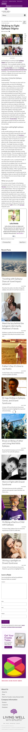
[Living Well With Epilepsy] (14, 10)
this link (3, 187)
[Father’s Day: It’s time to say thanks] (14, 351)
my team (22, 205)
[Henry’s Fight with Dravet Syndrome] (14, 467)
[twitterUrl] (14, 236)
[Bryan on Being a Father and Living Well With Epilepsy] (14, 426)
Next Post (22, 242)
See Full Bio (20, 233)
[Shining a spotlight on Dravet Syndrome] (14, 545)
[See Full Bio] (23, 233)
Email (2, 607)
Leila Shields (5, 31)
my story (21, 135)
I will (11, 205)
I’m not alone (13, 118)
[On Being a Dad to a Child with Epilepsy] (14, 507)
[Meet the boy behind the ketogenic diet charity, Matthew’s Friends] (11, 307)
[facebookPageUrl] (13, 236)
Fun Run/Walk (8, 68)
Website (2, 613)
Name (2, 601)
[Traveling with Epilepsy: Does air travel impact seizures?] (14, 264)
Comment (3, 581)
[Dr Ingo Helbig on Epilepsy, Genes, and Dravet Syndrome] (14, 386)
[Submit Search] (7, 6)
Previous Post (6, 242)
